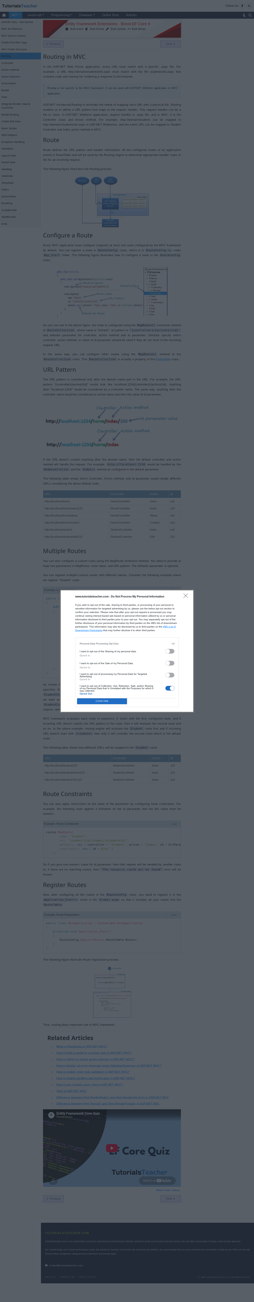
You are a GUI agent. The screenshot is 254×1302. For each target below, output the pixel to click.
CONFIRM (102, 701)
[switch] (169, 651)
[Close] (187, 596)
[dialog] (127, 651)
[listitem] (127, 643)
